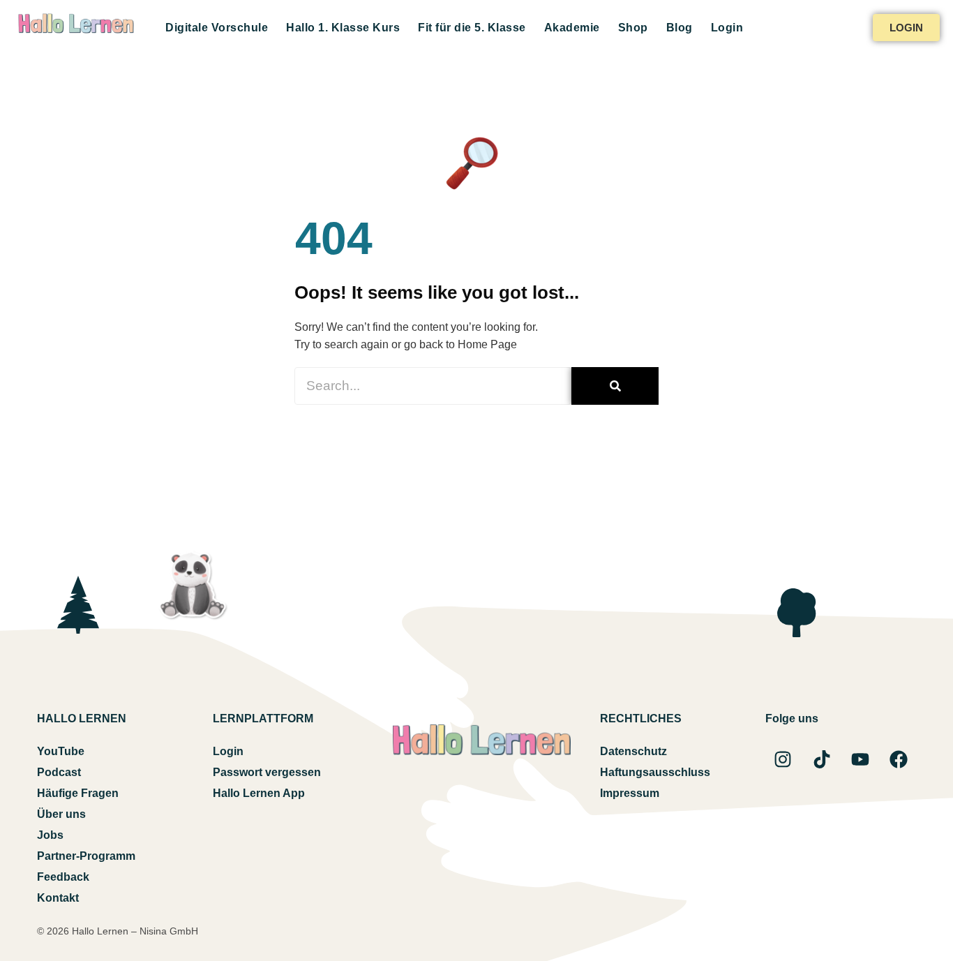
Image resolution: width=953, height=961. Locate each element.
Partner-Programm (86, 856)
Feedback (63, 877)
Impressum (629, 793)
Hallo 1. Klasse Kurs (343, 27)
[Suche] (615, 386)
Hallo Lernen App (259, 793)
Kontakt (58, 898)
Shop (633, 27)
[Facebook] (898, 759)
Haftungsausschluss (655, 772)
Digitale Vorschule (216, 27)
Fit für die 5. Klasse (472, 27)
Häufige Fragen (78, 793)
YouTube (60, 751)
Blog (679, 27)
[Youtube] (860, 759)
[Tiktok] (822, 759)
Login (727, 27)
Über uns (61, 814)
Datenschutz (633, 751)
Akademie (572, 27)
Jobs (50, 835)
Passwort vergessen (267, 772)
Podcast (59, 772)
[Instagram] (783, 759)
